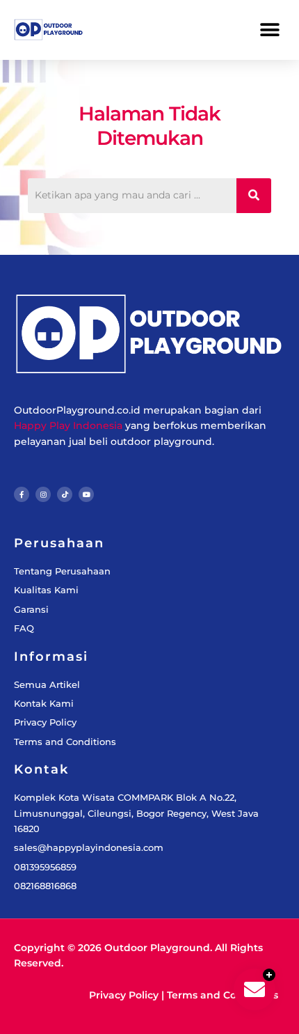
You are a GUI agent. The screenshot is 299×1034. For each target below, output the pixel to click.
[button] (269, 29)
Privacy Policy (124, 995)
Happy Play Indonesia (68, 425)
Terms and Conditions (222, 995)
